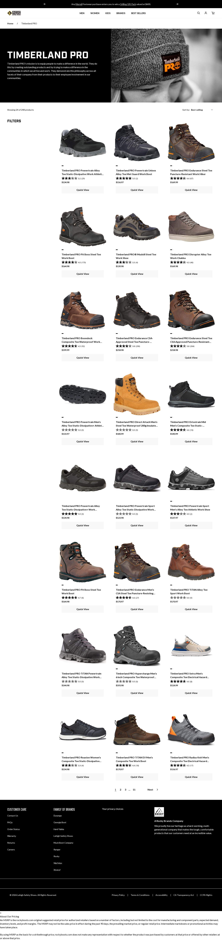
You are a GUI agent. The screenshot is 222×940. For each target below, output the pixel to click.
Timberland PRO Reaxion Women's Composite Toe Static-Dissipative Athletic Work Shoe (81, 761)
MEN (82, 13)
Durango (58, 815)
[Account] (206, 13)
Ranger (57, 849)
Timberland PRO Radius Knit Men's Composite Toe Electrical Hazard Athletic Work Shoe (189, 761)
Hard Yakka (59, 829)
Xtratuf (57, 870)
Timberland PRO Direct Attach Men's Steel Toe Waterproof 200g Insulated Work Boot (136, 425)
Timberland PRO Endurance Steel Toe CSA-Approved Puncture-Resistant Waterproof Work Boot (191, 342)
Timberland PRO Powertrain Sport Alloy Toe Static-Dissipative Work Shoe (135, 509)
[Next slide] (177, 4)
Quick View (82, 189)
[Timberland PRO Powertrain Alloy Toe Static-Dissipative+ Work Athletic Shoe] (82, 478)
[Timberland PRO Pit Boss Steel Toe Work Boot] (82, 226)
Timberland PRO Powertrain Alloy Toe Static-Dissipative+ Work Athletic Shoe (81, 509)
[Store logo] (17, 13)
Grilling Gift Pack (128, 4)
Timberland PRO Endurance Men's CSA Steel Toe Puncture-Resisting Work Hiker (135, 593)
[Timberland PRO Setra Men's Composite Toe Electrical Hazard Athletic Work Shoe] (191, 645)
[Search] (198, 13)
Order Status (13, 829)
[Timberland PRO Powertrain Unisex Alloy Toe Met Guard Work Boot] (136, 142)
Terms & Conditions (140, 895)
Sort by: (186, 110)
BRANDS (120, 13)
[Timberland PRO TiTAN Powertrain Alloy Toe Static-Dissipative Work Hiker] (82, 645)
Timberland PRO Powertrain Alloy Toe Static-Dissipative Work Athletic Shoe (82, 174)
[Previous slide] (45, 4)
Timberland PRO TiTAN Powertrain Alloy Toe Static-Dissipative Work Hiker (81, 677)
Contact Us (12, 815)
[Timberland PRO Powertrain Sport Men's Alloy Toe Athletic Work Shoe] (191, 478)
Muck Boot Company (63, 842)
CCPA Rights (206, 895)
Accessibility (161, 895)
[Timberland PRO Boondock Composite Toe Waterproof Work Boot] (82, 310)
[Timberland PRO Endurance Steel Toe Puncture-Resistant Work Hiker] (191, 142)
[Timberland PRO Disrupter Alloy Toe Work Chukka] (191, 226)
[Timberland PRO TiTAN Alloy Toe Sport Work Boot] (191, 562)
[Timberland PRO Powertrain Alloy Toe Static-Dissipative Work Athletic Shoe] (82, 142)
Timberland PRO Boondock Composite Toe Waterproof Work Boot (81, 342)
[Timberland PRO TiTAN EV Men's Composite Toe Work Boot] (136, 729)
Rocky (56, 856)
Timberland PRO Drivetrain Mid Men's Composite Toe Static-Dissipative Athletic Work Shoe (188, 425)
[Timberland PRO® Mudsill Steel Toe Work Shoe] (136, 226)
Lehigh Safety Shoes (63, 836)
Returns (11, 842)
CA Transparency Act (184, 895)
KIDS (107, 13)
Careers (11, 849)
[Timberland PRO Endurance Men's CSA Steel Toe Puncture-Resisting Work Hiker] (136, 562)
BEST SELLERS (138, 13)
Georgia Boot (60, 822)
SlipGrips (58, 863)
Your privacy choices (112, 808)
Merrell (79, 4)
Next (150, 789)
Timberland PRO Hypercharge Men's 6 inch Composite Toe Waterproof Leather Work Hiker (136, 677)
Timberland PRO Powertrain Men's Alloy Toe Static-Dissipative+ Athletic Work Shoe (83, 425)
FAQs (10, 822)
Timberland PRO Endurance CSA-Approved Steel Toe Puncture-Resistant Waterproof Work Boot (135, 342)
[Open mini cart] (213, 13)
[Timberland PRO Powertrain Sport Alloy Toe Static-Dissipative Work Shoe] (136, 478)
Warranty (11, 836)
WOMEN (94, 13)
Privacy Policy (118, 895)
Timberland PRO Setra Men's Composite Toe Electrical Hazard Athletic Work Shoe (188, 677)
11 (134, 789)
